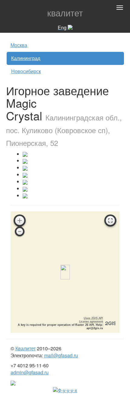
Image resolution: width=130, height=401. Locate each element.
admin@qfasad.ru (30, 372)
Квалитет (25, 348)
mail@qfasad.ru (61, 355)
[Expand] (110, 220)
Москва (19, 45)
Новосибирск (26, 71)
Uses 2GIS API (93, 318)
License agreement (91, 321)
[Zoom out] (19, 231)
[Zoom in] (20, 220)
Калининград (25, 58)
